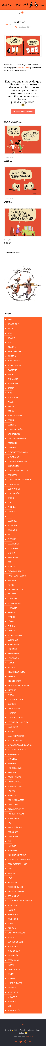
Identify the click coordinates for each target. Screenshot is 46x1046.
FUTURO (11, 626)
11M (10, 319)
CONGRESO (12, 475)
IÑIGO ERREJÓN (14, 681)
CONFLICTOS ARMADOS (18, 470)
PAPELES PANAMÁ (16, 800)
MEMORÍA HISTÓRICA (17, 750)
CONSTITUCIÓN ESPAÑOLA (19, 480)
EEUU (10, 535)
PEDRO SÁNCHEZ (15, 827)
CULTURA (12, 507)
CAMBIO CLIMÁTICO (16, 429)
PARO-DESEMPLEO (16, 809)
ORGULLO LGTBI (14, 777)
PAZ (9, 823)
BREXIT (11, 420)
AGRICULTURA (14, 361)
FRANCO (11, 617)
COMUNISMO (13, 466)
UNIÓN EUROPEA (15, 983)
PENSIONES (13, 832)
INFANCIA (12, 676)
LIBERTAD (12, 713)
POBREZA (12, 846)
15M (10, 333)
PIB (9, 841)
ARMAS (11, 388)
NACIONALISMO (15, 768)
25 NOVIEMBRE (14, 352)
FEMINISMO (13, 599)
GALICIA (11, 631)
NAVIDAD (12, 773)
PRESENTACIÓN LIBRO (17, 864)
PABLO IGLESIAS (15, 786)
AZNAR (11, 406)
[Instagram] (30, 1042)
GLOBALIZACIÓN (15, 635)
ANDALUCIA (13, 379)
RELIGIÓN (12, 910)
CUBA (10, 503)
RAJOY (11, 878)
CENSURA (12, 448)
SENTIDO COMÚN (15, 942)
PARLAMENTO (14, 805)
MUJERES (12, 763)
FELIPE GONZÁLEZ (16, 589)
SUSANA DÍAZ (14, 951)
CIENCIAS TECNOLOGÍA (18, 452)
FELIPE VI (12, 594)
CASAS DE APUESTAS (17, 438)
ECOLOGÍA (12, 521)
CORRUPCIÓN (13, 493)
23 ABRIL (12, 347)
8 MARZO (12, 356)
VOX (9, 1006)
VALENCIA (12, 988)
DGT (9, 516)
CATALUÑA (12, 443)
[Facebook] (16, 1042)
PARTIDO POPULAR (16, 814)
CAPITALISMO (14, 434)
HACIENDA (12, 649)
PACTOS (11, 791)
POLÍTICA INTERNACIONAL (19, 859)
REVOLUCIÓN (13, 919)
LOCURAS (8, 161)
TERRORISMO (13, 960)
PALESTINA (13, 795)
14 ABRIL (12, 329)
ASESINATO (13, 397)
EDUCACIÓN (13, 530)
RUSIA (10, 924)
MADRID (11, 731)
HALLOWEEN (13, 654)
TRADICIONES (14, 969)
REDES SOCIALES (15, 887)
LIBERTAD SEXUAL (15, 718)
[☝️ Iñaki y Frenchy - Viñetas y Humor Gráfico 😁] (20, 4)
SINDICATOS (13, 946)
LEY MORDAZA (14, 708)
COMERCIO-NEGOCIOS (17, 461)
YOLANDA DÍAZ (14, 1011)
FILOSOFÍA (12, 608)
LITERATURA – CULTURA (18, 722)
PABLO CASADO (14, 782)
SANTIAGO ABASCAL (16, 933)
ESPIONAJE (13, 557)
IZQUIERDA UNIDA (15, 699)
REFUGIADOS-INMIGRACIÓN (20, 901)
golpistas (13, 640)
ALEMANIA (12, 370)
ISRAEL (11, 695)
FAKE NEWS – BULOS (17, 576)
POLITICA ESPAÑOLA (17, 855)
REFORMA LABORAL (16, 892)
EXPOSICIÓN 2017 (15, 571)
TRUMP (11, 974)
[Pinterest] (25, 1042)
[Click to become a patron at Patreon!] (23, 115)
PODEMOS (12, 850)
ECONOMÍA (12, 525)
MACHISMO (13, 727)
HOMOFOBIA (13, 658)
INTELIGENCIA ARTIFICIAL (19, 686)
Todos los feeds (23, 67)
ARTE (10, 393)
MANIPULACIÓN (15, 740)
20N (9, 342)
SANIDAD (12, 928)
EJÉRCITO (12, 539)
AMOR (10, 374)
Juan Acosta (29, 1036)
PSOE (10, 869)
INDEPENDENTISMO (16, 672)
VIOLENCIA (12, 997)
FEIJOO (11, 585)
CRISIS (11, 498)
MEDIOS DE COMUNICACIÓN (20, 745)
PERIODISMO (13, 837)
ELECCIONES (13, 544)
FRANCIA (11, 612)
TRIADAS (7, 243)
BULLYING (12, 425)
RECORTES (12, 882)
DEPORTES (12, 512)
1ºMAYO (11, 338)
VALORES (8, 202)
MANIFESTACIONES (16, 736)
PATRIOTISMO (14, 818)
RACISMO (12, 873)
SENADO (11, 937)
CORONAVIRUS (14, 489)
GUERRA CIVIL (14, 644)
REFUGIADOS (13, 896)
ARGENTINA (13, 384)
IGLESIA (11, 667)
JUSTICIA (12, 704)
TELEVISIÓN (13, 956)
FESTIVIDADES (14, 603)
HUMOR (11, 663)
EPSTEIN (11, 553)
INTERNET (12, 690)
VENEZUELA (13, 992)
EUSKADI (11, 567)
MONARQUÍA (13, 754)
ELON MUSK (13, 548)
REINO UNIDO (13, 905)
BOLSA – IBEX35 (15, 416)
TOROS (11, 965)
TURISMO (12, 978)
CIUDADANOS (13, 457)
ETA (9, 562)
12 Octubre (13, 324)
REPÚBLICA (13, 914)
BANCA (11, 411)
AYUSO (10, 402)
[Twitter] (21, 1042)
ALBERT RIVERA (14, 365)
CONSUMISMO (14, 484)
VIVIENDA (12, 1001)
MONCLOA (12, 759)
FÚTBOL (11, 622)
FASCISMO (12, 580)
